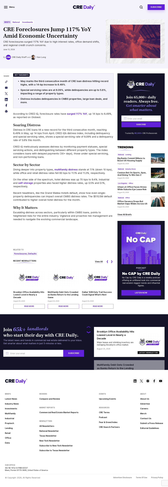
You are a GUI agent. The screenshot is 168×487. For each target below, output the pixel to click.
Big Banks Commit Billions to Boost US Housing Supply (131, 159)
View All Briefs (124, 214)
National (16, 22)
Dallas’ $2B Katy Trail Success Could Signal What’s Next (97, 293)
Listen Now (141, 292)
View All (99, 261)
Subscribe (156, 7)
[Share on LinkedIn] (6, 99)
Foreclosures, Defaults (25, 253)
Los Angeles (122, 183)
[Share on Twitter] (6, 93)
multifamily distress (66, 169)
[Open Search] (141, 7)
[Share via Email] (6, 87)
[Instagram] (147, 381)
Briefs (7, 22)
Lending (128, 155)
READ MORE (29, 306)
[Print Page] (6, 111)
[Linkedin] (135, 381)
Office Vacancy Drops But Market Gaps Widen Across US (132, 202)
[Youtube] (160, 381)
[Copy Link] (6, 81)
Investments (27, 22)
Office (131, 183)
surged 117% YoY (77, 113)
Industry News (130, 169)
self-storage (25, 183)
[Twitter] (141, 381)
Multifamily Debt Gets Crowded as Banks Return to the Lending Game (63, 295)
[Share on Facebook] (6, 105)
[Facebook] (154, 381)
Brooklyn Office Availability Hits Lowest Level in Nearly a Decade (28, 295)
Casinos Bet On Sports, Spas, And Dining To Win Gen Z (131, 173)
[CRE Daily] (84, 7)
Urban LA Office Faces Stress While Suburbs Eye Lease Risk (132, 188)
